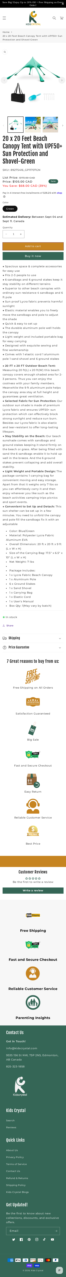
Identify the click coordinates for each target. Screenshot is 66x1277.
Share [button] (10, 625)
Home (6, 32)
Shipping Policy (16, 1185)
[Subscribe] (56, 1231)
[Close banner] (63, 4)
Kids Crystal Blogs (17, 1192)
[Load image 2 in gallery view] (33, 125)
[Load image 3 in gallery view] (50, 125)
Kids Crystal (37, 1270)
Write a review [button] (33, 890)
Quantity (8, 227)
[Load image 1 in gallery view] (15, 125)
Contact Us (13, 1171)
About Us (12, 1150)
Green (10, 208)
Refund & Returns (17, 1178)
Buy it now (33, 256)
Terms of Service (16, 1164)
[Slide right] (61, 80)
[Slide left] (4, 80)
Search (10, 1120)
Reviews (11, 1127)
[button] (4, 18)
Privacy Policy (15, 1157)
